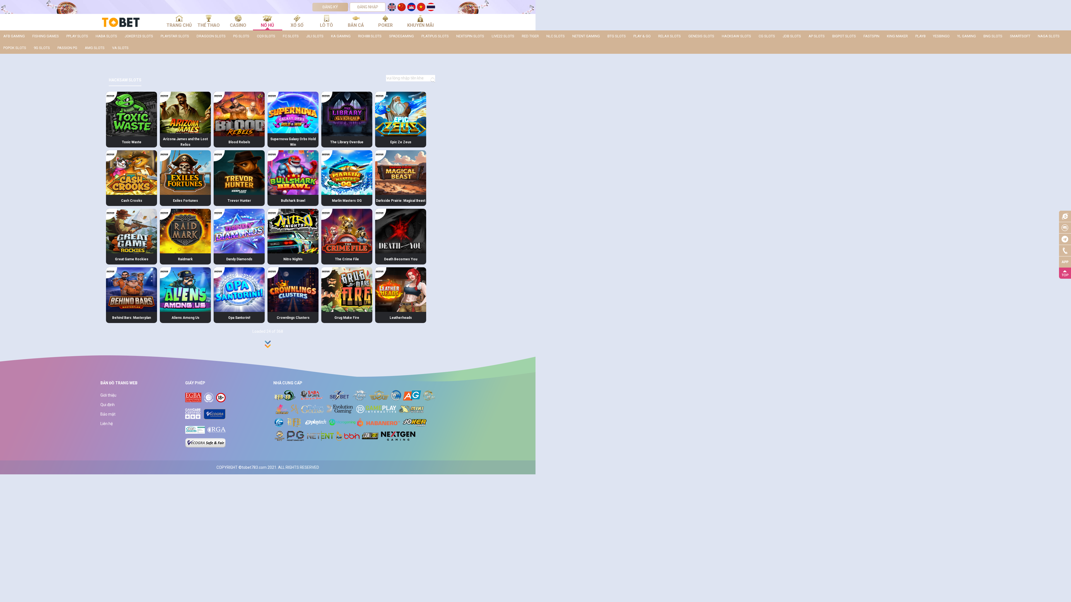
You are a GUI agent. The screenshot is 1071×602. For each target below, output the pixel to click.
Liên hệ (106, 423)
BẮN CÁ (356, 25)
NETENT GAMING (586, 36)
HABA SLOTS (106, 36)
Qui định (107, 404)
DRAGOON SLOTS (211, 36)
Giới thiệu (108, 395)
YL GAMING (966, 36)
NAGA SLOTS (1049, 36)
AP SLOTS (817, 36)
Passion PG (67, 48)
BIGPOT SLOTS (844, 36)
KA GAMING (341, 36)
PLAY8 (920, 36)
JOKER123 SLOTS (139, 36)
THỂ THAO (208, 25)
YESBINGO (941, 36)
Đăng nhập (367, 7)
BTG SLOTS (616, 36)
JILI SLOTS (315, 36)
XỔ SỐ (297, 25)
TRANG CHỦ (179, 25)
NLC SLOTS (555, 36)
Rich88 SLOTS (370, 36)
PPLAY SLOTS (77, 36)
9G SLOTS (42, 48)
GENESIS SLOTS (701, 36)
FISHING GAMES (45, 36)
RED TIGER (530, 36)
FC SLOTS (291, 36)
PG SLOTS (241, 36)
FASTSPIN (871, 36)
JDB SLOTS (792, 36)
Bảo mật (107, 414)
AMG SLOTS (95, 48)
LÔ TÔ (326, 25)
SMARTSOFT (1020, 36)
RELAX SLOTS (669, 36)
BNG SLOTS (992, 36)
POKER (385, 25)
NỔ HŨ (267, 25)
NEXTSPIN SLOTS (470, 36)
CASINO (238, 25)
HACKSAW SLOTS (736, 36)
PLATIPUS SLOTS (435, 36)
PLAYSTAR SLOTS (175, 36)
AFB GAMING (14, 36)
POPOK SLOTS (14, 48)
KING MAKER (897, 36)
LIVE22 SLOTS (503, 36)
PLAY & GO (642, 36)
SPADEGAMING (401, 36)
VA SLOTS (120, 48)
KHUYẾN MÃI (420, 25)
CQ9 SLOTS (266, 36)
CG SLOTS (767, 36)
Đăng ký (330, 7)
